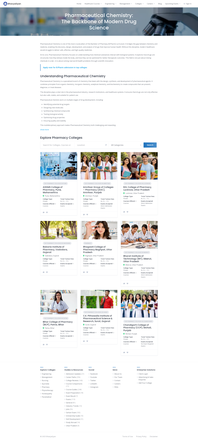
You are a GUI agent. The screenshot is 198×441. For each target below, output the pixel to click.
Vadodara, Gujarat (52, 256)
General (69, 403)
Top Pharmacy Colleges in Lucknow (137, 183)
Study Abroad (71, 422)
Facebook (94, 374)
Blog (160, 4)
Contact (117, 380)
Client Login (143, 374)
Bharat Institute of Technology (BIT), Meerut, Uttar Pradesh (137, 258)
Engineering (109, 4)
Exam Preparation (73, 393)
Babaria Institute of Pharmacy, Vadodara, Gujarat (55, 249)
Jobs (67, 409)
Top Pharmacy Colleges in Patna (55, 318)
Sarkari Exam (71, 412)
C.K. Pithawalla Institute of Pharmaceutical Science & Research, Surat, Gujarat (97, 318)
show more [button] (44, 129)
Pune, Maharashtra (52, 196)
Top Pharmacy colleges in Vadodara (57, 243)
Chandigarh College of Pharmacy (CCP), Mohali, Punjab (137, 327)
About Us (118, 374)
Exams (68, 399)
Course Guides (71, 389)
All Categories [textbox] (117, 145)
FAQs (116, 387)
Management (125, 4)
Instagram (94, 387)
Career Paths (71, 377)
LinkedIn (93, 384)
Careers (150, 4)
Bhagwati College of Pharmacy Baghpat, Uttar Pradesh (97, 249)
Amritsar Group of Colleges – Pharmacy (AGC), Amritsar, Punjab (98, 190)
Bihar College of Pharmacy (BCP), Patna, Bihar (58, 323)
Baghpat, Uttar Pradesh (94, 256)
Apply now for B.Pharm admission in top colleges (65, 67)
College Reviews (72, 380)
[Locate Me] (105, 145)
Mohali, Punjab (131, 334)
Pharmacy (87, 243)
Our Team (118, 377)
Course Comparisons (74, 384)
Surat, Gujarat (90, 325)
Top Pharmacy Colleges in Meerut (137, 252)
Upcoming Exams (171, 4)
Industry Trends (72, 406)
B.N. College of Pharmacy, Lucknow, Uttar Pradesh (137, 188)
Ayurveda (45, 384)
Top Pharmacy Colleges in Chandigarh (138, 321)
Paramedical (46, 397)
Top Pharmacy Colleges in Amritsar (97, 183)
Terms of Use (127, 436)
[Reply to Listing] (43, 212)
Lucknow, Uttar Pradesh (134, 193)
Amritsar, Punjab (91, 196)
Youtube (93, 377)
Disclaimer (154, 436)
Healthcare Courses (92, 4)
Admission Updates (73, 374)
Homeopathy (47, 393)
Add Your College (145, 383)
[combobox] (126, 145)
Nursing (45, 380)
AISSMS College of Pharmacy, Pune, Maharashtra (52, 190)
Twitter (93, 380)
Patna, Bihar (49, 328)
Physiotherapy (47, 390)
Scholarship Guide (73, 416)
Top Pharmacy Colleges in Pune (55, 183)
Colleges (138, 4)
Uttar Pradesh (71, 426)
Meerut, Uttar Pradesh (134, 265)
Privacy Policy (141, 436)
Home (79, 4)
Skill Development (73, 419)
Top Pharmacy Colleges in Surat (96, 312)
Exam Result (70, 396)
